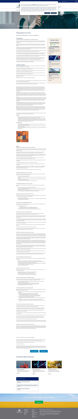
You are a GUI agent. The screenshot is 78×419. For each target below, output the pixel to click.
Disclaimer (33, 411)
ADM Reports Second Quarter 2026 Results (23, 381)
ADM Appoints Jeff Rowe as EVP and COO (23, 388)
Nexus (60, 1)
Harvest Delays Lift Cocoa (52, 369)
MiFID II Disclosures (34, 414)
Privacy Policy (33, 410)
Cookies (33, 415)
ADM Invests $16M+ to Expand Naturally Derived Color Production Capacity (54, 75)
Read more (50, 53)
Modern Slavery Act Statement (34, 417)
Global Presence (26, 410)
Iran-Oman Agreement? (20, 369)
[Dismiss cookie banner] (56, 2)
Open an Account (64, 1)
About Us (25, 413)
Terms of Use (33, 413)
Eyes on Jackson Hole (36, 369)
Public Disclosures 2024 (35, 412)
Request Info (25, 412)
